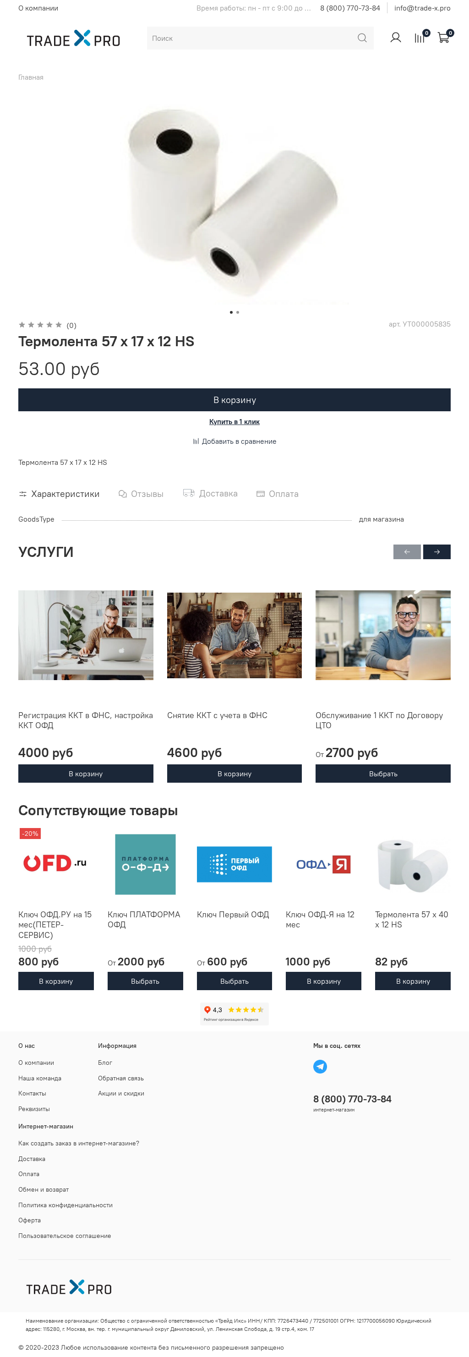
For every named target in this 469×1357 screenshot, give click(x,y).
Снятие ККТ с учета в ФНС (217, 715)
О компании (38, 7)
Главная (31, 77)
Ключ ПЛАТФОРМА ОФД (144, 919)
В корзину (86, 774)
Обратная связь (121, 1078)
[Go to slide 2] (237, 312)
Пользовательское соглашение (64, 1236)
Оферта (29, 1220)
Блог (105, 1062)
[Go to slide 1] (231, 312)
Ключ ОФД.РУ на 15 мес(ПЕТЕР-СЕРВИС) (55, 924)
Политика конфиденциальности (65, 1205)
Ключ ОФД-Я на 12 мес (320, 919)
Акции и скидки (121, 1093)
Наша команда (39, 1078)
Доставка (31, 1159)
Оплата (28, 1174)
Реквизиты (34, 1109)
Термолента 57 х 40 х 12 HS (411, 919)
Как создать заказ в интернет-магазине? (78, 1143)
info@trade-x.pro (422, 7)
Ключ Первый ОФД (233, 914)
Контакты (32, 1093)
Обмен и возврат (43, 1189)
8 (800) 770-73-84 (350, 7)
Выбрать (383, 774)
